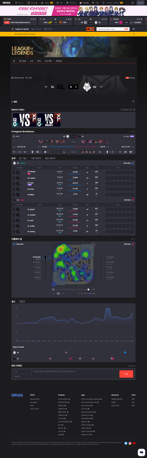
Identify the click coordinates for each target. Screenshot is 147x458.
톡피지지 (61, 428)
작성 (126, 374)
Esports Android (87, 431)
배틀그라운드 (62, 412)
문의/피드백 (115, 405)
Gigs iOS (84, 422)
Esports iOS (85, 434)
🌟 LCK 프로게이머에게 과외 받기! (23, 34)
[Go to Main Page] (6, 3)
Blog (32, 405)
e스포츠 (60, 431)
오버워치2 (61, 409)
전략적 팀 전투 (62, 402)
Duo (59, 425)
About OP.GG (35, 399)
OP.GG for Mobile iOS (88, 402)
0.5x (54, 293)
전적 (19, 3)
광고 (133, 402)
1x (58, 293)
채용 (133, 405)
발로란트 (61, 405)
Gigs (59, 434)
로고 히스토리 (34, 409)
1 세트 (14, 101)
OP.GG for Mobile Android (90, 399)
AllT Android (85, 405)
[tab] (14, 158)
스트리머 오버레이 (63, 422)
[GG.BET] (90, 29)
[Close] (129, 10)
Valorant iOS (85, 415)
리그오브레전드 (63, 399)
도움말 (113, 402)
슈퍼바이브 (61, 415)
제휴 (133, 399)
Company (33, 402)
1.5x (62, 293)
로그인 (140, 3)
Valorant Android (87, 412)
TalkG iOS (84, 428)
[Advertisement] (73, 69)
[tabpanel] (73, 197)
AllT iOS (84, 409)
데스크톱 (61, 418)
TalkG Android (86, 425)
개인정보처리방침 (116, 399)
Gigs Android (86, 418)
